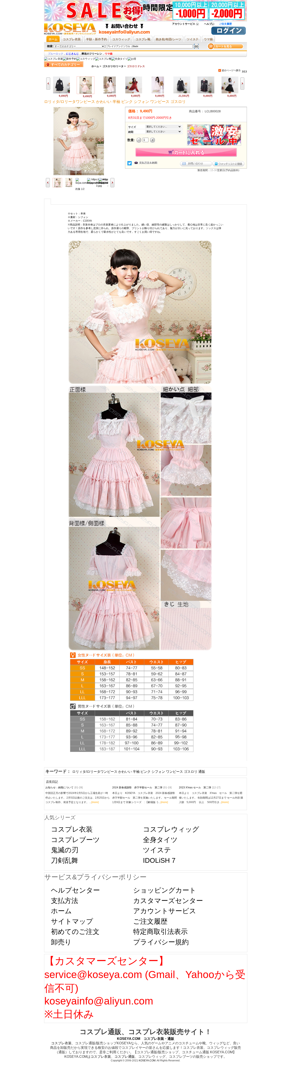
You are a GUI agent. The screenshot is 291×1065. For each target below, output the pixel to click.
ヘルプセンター (75, 890)
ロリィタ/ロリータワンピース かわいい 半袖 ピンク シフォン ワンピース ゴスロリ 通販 (138, 771)
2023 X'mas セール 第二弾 (199, 787)
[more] (95, 802)
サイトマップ (72, 921)
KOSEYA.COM (147, 1060)
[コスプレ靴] (103, 58)
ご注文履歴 (225, 23)
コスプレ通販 (124, 1056)
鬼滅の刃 (64, 850)
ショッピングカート (164, 890)
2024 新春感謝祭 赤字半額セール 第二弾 (141, 787)
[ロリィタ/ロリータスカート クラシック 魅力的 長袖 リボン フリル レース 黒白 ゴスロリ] (230, 92)
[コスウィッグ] (85, 58)
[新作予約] (69, 58)
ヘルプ (208, 23)
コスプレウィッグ (171, 829)
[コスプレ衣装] (53, 58)
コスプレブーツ (75, 840)
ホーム (95, 66)
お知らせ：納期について (64, 787)
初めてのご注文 (75, 931)
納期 (130, 131)
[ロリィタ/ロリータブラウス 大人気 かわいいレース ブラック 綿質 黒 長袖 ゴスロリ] (181, 92)
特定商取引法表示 (160, 931)
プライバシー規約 (161, 942)
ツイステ (157, 850)
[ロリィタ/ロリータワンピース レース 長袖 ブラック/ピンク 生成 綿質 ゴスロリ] (157, 92)
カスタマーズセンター (168, 901)
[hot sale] (132, 58)
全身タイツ (160, 840)
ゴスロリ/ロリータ (113, 66)
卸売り (61, 942)
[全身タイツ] (119, 58)
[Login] (228, 33)
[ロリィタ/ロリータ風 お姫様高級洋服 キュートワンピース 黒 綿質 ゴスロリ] (61, 92)
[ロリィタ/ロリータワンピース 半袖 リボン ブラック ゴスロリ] (206, 92)
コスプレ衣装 (72, 829)
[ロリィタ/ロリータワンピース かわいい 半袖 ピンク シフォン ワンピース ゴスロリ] (85, 93)
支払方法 (64, 901)
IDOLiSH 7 (159, 860)
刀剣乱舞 (64, 860)
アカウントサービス (183, 23)
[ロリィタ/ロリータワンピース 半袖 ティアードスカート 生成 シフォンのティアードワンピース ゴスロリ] (133, 92)
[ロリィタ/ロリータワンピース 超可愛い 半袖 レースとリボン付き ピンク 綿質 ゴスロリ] (109, 92)
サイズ (132, 127)
